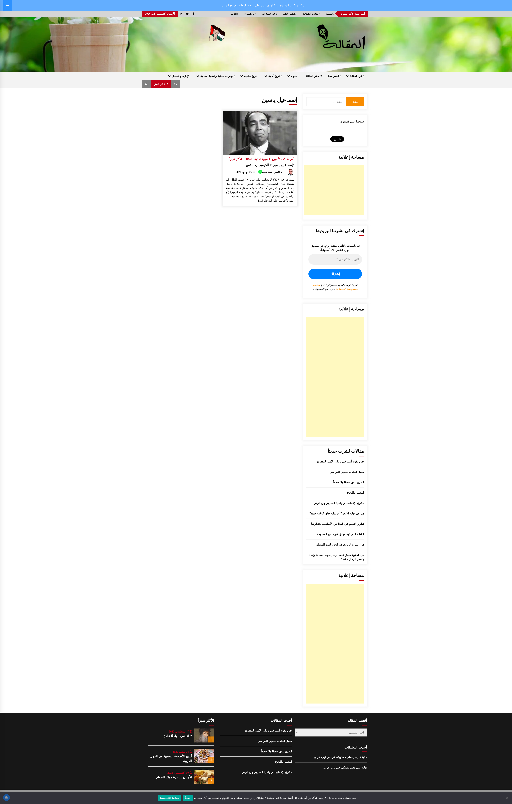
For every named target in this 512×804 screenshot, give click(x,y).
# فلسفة (330, 13)
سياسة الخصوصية (169, 797)
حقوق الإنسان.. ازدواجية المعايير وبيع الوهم (339, 503)
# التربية (234, 13)
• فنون (295, 76)
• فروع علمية (251, 76)
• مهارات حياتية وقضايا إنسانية (217, 76)
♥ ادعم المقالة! (313, 76)
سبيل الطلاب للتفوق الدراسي (347, 471)
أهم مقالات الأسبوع (283, 159)
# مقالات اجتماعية (311, 13)
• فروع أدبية (275, 76)
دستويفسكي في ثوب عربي (330, 757)
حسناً (188, 797)
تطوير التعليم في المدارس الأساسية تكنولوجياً (337, 523)
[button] (175, 84)
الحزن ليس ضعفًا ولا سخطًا (348, 482)
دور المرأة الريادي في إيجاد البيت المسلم (340, 544)
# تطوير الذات (290, 13)
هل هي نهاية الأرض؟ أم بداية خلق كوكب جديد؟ (336, 513)
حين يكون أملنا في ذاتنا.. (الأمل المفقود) (340, 461)
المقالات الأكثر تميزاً (240, 159)
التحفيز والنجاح (355, 492)
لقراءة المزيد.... (228, 5)
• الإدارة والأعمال (181, 76)
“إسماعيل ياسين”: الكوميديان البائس (270, 165)
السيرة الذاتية (262, 159)
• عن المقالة (357, 76)
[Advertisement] (334, 190)
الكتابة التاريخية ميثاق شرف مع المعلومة (340, 534)
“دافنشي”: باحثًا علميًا (177, 736)
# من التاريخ (250, 13)
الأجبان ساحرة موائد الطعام (174, 777)
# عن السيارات (269, 13)
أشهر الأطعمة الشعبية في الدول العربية (171, 758)
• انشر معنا (334, 76)
